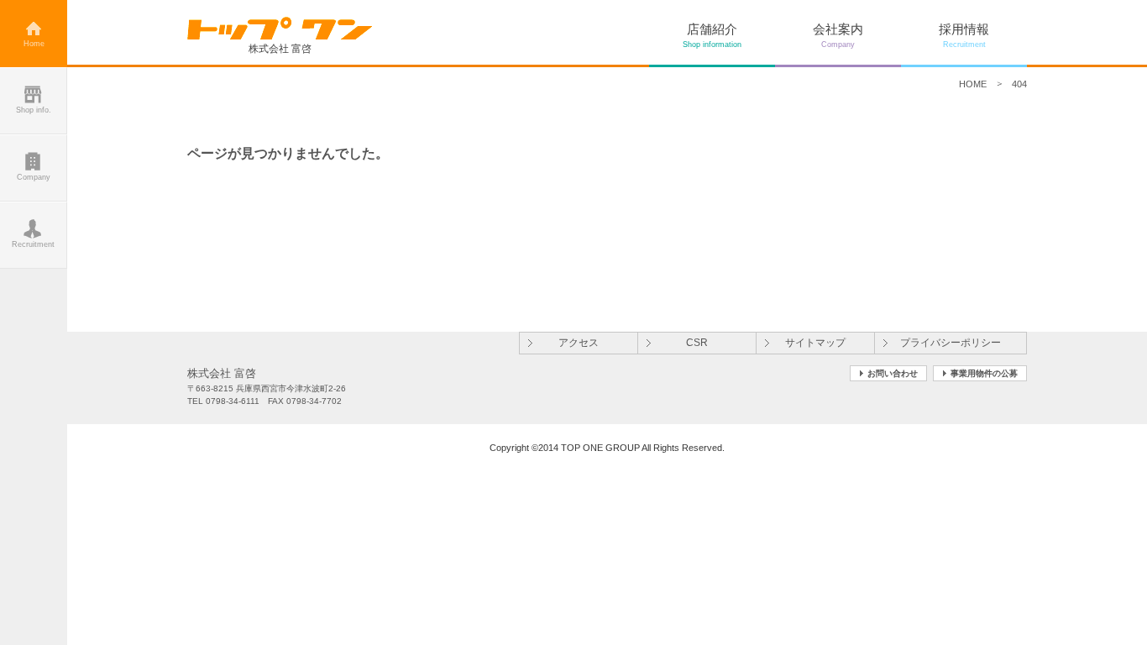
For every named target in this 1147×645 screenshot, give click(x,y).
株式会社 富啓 (280, 48)
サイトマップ (815, 343)
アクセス (578, 343)
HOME (973, 84)
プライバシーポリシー (950, 343)
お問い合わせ (892, 373)
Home (34, 43)
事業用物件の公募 (984, 373)
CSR (697, 343)
